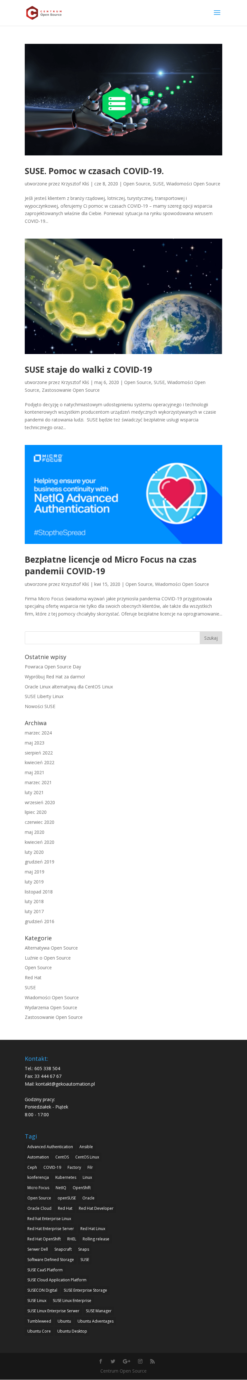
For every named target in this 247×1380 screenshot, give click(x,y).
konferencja (38, 1177)
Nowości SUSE (40, 706)
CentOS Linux (87, 1157)
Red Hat (33, 977)
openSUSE (67, 1198)
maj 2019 (34, 872)
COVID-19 (52, 1167)
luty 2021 (34, 792)
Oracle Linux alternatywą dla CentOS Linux (69, 687)
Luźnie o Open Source (48, 958)
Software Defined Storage (50, 1259)
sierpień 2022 (39, 753)
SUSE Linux (36, 1300)
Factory (74, 1167)
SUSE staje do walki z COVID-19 (88, 369)
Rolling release (96, 1239)
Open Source (136, 184)
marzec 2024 (38, 733)
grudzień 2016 (39, 921)
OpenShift (82, 1187)
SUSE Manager (99, 1311)
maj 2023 (34, 743)
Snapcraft (63, 1249)
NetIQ (61, 1187)
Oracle (88, 1198)
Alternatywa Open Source (51, 948)
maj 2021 (34, 772)
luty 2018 (34, 901)
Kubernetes (65, 1177)
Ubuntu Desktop (72, 1331)
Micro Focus (38, 1187)
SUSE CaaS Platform (45, 1270)
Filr (90, 1167)
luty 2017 (34, 911)
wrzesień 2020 (40, 802)
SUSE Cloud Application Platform (57, 1280)
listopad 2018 (39, 892)
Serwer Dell (37, 1249)
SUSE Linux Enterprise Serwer (53, 1311)
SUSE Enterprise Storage (85, 1290)
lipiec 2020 (36, 812)
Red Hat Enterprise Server (50, 1228)
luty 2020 (34, 852)
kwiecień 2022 (39, 762)
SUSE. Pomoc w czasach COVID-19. (94, 171)
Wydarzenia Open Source (51, 1007)
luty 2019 (34, 882)
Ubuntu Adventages (96, 1321)
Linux (87, 1177)
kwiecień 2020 (39, 842)
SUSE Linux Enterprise (72, 1300)
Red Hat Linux (92, 1228)
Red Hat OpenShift (44, 1239)
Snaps (83, 1249)
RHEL (71, 1239)
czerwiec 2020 (39, 822)
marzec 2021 (38, 782)
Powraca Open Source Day (53, 667)
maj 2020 (34, 832)
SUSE (158, 184)
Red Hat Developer (96, 1208)
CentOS (62, 1157)
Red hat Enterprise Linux (49, 1218)
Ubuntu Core (39, 1331)
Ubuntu (64, 1321)
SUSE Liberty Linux (44, 696)
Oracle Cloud (39, 1208)
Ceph (32, 1167)
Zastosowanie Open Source (71, 390)
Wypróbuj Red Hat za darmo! (55, 677)
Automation (38, 1157)
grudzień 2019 (39, 862)
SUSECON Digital (42, 1290)
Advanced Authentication (50, 1146)
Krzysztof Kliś (75, 184)
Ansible (86, 1146)
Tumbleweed (39, 1321)
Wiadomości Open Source (193, 184)
